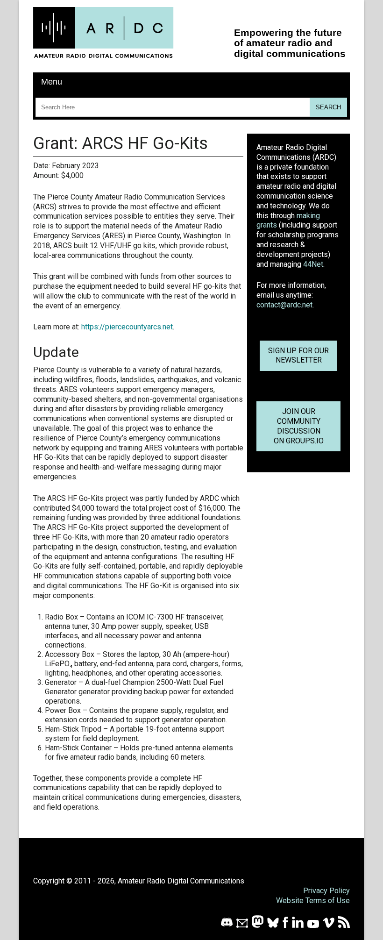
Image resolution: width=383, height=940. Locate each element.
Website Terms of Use (313, 900)
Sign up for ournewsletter (298, 355)
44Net (313, 264)
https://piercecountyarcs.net (127, 326)
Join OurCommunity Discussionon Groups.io (299, 426)
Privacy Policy (326, 890)
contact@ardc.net (284, 304)
